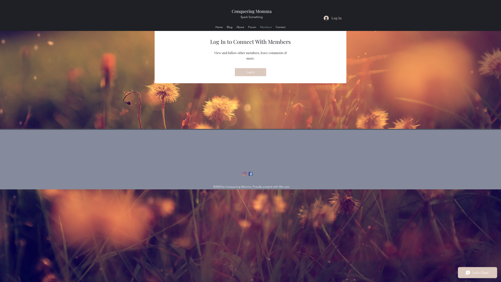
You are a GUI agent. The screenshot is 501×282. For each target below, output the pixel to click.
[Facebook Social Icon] (250, 174)
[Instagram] (245, 174)
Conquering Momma (252, 11)
